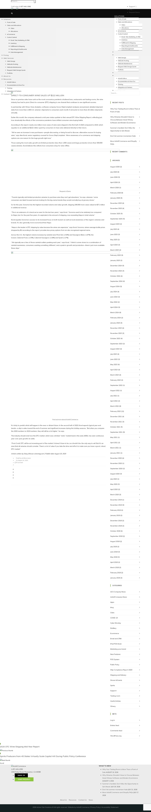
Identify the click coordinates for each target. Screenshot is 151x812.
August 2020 (114, 474)
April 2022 (114, 401)
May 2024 (113, 302)
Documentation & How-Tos (15, 85)
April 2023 (114, 370)
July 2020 (113, 479)
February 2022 (115, 411)
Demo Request (24, 779)
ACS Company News (118, 592)
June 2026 (114, 177)
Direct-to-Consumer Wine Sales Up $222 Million (37, 95)
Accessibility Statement (110, 807)
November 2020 (116, 463)
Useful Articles (115, 701)
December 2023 (116, 328)
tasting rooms (91, 99)
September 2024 (116, 281)
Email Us (21, 775)
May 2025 (113, 240)
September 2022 (116, 385)
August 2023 (114, 349)
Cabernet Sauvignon (41, 238)
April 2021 (114, 443)
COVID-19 (114, 618)
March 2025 (114, 250)
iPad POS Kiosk (115, 644)
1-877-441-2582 (17, 769)
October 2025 (115, 214)
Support (113, 691)
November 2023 (116, 333)
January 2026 (115, 198)
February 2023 (115, 380)
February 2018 (115, 573)
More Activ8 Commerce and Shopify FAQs (117, 792)
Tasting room (115, 696)
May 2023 (113, 364)
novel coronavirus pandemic (51, 99)
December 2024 (116, 266)
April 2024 (114, 307)
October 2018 (115, 531)
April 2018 (114, 562)
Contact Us (119, 90)
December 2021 (116, 417)
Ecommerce (114, 633)
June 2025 (114, 234)
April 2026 (114, 182)
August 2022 (114, 390)
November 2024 (116, 271)
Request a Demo (65, 191)
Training (120, 84)
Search (35, 1)
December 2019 (116, 500)
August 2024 (114, 286)
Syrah (61, 238)
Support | (132, 7)
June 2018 (114, 552)
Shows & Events (116, 680)
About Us (63, 800)
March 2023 (114, 375)
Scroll (2, 763)
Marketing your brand (118, 649)
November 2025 (116, 208)
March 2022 (114, 406)
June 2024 (114, 297)
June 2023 (114, 359)
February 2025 (115, 255)
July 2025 (113, 229)
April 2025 (114, 245)
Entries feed (114, 725)
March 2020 (114, 495)
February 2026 (115, 193)
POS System (114, 659)
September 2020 (116, 469)
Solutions (119, 16)
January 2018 (115, 578)
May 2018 (113, 557)
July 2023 (113, 354)
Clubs (112, 613)
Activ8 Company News (118, 597)
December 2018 (116, 521)
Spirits (112, 685)
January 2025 (115, 260)
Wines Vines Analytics (33, 107)
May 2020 (113, 484)
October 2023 (115, 338)
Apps (112, 602)
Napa (15, 215)
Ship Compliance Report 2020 (121, 670)
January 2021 (115, 453)
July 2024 (113, 292)
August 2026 (114, 167)
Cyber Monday (115, 623)
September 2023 (116, 344)
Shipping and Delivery (118, 675)
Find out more (57, 419)
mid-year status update (51, 117)
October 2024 (115, 276)
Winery (113, 706)
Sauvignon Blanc (79, 235)
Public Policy (114, 665)
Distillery (113, 628)
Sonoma (26, 205)
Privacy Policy (95, 807)
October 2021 (115, 427)
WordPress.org (115, 736)
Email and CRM (115, 639)
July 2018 (113, 547)
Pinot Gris (59, 235)
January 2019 (115, 515)
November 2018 (116, 526)
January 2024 (115, 323)
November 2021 (116, 422)
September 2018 (116, 536)
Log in (112, 720)
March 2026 (114, 188)
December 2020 (116, 458)
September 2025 (116, 219)
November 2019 (116, 505)
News (91, 800)
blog (112, 607)
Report (88, 117)
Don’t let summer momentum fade (123, 136)
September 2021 (116, 432)
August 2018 (114, 541)
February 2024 (115, 318)
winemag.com (39, 454)
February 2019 (115, 510)
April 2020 (114, 489)
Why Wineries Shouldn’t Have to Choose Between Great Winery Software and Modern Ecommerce (123, 120)
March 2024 (114, 312)
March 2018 (114, 567)
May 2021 (113, 437)
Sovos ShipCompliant (64, 107)
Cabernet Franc (22, 238)
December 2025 (116, 203)
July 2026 (113, 172)
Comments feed (116, 731)
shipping (52, 102)
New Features (115, 654)
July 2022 (113, 396)
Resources (72, 800)
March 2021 (114, 448)
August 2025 (114, 224)
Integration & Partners (125, 87)
